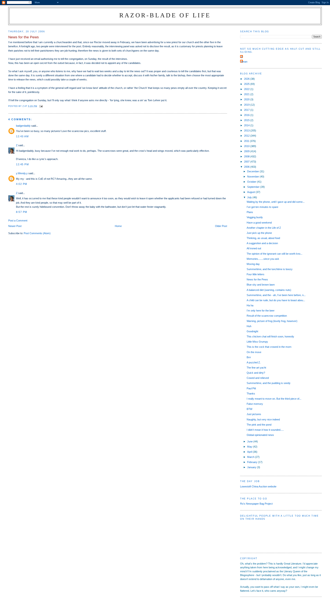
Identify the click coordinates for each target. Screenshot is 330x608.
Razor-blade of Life (165, 15)
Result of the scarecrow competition (267, 315)
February (252, 462)
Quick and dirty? (256, 372)
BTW (249, 409)
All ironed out (254, 248)
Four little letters (255, 274)
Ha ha (250, 305)
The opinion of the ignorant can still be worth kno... (274, 253)
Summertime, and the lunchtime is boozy (270, 269)
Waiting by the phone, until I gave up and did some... (276, 201)
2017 (247, 109)
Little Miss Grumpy (257, 341)
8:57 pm (21, 211)
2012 (247, 135)
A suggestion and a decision (262, 243)
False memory (255, 403)
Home (118, 226)
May (250, 446)
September (253, 186)
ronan (244, 61)
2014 (247, 125)
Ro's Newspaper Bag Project (256, 503)
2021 (247, 94)
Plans (250, 212)
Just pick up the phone (259, 232)
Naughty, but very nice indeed (263, 419)
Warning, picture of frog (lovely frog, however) (272, 321)
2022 (247, 89)
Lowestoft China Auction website (258, 486)
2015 (247, 120)
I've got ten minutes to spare (262, 206)
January (252, 467)
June (250, 441)
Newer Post (14, 226)
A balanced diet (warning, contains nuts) (269, 289)
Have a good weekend (259, 222)
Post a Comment (17, 220)
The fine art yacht (256, 367)
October (252, 181)
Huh (249, 326)
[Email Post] (41, 106)
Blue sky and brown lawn (261, 284)
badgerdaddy (23, 125)
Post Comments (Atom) (37, 233)
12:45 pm (22, 164)
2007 (247, 161)
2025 (247, 83)
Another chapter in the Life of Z (264, 227)
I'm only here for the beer (260, 310)
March (251, 456)
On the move (254, 352)
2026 (247, 78)
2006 (247, 166)
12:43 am (22, 136)
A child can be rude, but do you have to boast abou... (276, 300)
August (251, 192)
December (253, 171)
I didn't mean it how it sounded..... (265, 429)
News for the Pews (257, 279)
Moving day (253, 264)
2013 (247, 130)
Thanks (251, 393)
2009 (247, 151)
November (253, 176)
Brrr (249, 357)
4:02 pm (21, 183)
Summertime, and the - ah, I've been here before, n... (276, 295)
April (250, 451)
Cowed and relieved (258, 377)
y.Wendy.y (22, 173)
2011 (247, 141)
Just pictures (254, 414)
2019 (247, 104)
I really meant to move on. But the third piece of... (274, 398)
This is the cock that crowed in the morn (269, 346)
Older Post (221, 226)
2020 (247, 99)
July (249, 197)
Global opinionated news (260, 434)
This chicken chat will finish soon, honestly (270, 336)
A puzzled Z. (254, 362)
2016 (247, 115)
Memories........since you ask (263, 258)
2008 (247, 156)
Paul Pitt (251, 388)
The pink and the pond (259, 424)
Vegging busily (255, 217)
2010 (247, 146)
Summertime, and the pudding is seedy (268, 383)
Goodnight (252, 331)
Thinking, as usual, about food (263, 238)
